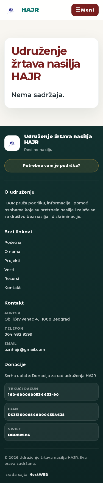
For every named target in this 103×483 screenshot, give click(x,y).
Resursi (11, 278)
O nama (12, 251)
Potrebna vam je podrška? (51, 165)
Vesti (9, 269)
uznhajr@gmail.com (24, 349)
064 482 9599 (18, 334)
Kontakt (12, 287)
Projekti (12, 260)
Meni (87, 10)
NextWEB (38, 474)
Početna (12, 242)
